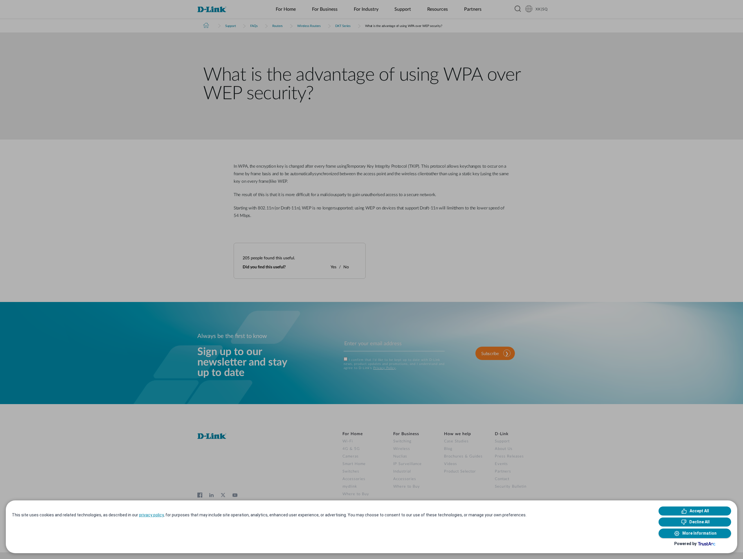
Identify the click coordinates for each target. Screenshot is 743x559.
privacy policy (151, 515)
